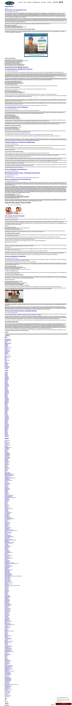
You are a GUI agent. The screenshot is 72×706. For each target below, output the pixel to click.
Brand (6, 506)
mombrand (6, 587)
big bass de (6, 498)
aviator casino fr (7, 484)
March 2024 (6, 389)
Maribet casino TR (7, 581)
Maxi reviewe (6, 584)
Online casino (6, 613)
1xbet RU (6, 466)
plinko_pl (6, 634)
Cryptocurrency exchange (8, 532)
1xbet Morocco (6, 464)
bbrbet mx (6, 494)
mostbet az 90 (6, 595)
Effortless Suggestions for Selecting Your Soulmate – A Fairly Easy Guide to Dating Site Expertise (22, 173)
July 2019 (6, 429)
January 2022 (7, 408)
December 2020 (7, 417)
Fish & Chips (6, 341)
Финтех (6, 694)
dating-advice (6, 541)
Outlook (6, 616)
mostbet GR (6, 598)
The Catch (6, 346)
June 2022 (6, 404)
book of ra (6, 503)
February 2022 (7, 407)
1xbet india (6, 460)
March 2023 (6, 397)
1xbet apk (6, 451)
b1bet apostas (6, 489)
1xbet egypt (6, 459)
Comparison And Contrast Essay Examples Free (10, 530)
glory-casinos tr (7, 557)
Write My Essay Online (8, 686)
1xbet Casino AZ (7, 456)
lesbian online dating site (8, 573)
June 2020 (6, 421)
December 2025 (7, 378)
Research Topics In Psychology (8, 641)
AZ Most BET (6, 488)
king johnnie (6, 568)
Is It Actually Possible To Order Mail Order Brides (11, 563)
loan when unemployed (7, 575)
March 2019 (6, 432)
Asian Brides (6, 478)
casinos (6, 520)
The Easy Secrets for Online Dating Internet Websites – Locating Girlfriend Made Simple (20, 310)
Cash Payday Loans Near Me (8, 508)
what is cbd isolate (7, 683)
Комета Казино (7, 690)
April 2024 (6, 388)
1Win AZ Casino (7, 442)
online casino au (7, 614)
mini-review (6, 586)
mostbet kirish (6, 602)
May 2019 (6, 431)
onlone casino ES (7, 615)
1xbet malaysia (6, 463)
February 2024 (7, 390)
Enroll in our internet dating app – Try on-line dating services (16, 169)
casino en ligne (6, 511)
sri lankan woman (7, 661)
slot (5, 656)
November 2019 (7, 426)
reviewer (6, 645)
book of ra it (6, 504)
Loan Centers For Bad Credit (8, 574)
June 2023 (6, 395)
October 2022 (6, 401)
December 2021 (7, 409)
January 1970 (6, 436)
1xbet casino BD (7, 457)
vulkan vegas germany (7, 678)
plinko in (6, 632)
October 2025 (6, 380)
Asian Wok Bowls (7, 354)
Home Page (6, 348)
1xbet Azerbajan (7, 453)
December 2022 (7, 399)
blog (5, 502)
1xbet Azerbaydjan (7, 454)
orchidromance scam (24, 188)
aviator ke (6, 485)
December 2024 (7, 385)
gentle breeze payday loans (8, 555)
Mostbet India (6, 601)
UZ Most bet (6, 671)
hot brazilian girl (7, 560)
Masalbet (6, 583)
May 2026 (6, 374)
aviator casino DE (7, 483)
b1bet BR (6, 490)
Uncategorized (6, 669)
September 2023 (7, 393)
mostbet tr (6, 606)
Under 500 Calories (7, 360)
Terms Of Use (53, 704)
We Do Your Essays (7, 681)
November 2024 (7, 386)
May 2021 (6, 413)
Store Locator (6, 364)
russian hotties (7, 647)
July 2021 (6, 411)
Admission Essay (7, 472)
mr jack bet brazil (7, 611)
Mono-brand (6, 590)
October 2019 (6, 427)
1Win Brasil (6, 443)
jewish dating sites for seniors (8, 565)
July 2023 (6, 394)
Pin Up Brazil (6, 626)
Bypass (6, 507)
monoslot (6, 593)
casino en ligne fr (7, 513)
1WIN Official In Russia (8, 447)
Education (6, 543)
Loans (5, 342)
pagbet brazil (6, 619)
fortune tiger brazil (7, 551)
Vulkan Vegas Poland (7, 679)
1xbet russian (6, 467)
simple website (6, 653)
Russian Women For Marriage (8, 651)
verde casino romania (7, 674)
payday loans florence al (8, 621)
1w (5, 441)
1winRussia (6, 449)
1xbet (5, 450)
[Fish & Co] (9, 3)
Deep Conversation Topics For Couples (9, 542)
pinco (5, 628)
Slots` (5, 657)
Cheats (6, 526)
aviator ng (6, 487)
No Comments (16, 11)
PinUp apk (6, 629)
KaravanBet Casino (7, 566)
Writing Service (7, 688)
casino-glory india (7, 519)
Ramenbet (6, 637)
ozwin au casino (7, 618)
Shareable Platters (7, 357)
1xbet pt (6, 465)
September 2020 (7, 419)
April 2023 (6, 396)
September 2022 (7, 402)
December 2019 (7, 425)
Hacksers (6, 559)
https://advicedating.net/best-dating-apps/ (62, 18)
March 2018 (6, 434)
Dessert (6, 361)
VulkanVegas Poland (7, 680)
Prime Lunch (6, 344)
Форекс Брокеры (7, 695)
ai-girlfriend (6, 476)
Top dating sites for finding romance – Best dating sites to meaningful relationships (20, 142)
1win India (6, 446)
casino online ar (7, 515)
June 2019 (6, 430)
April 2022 (6, 406)
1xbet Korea (6, 462)
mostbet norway (7, 603)
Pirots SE (6, 630)
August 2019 (6, 428)
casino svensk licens (7, 517)
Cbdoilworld (6, 524)
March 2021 (6, 414)
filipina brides (6, 547)
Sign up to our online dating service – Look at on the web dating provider (18, 179)
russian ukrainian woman (8, 650)
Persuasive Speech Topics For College (9, 624)
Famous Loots (6, 352)
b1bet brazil (6, 491)
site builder (6, 655)
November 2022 (7, 400)
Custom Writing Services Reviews (9, 536)
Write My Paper (7, 687)
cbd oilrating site (7, 523)
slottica (6, 658)
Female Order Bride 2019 (8, 339)
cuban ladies (6, 534)
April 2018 (6, 433)
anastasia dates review (8, 477)
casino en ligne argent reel (8, 512)
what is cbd (6, 682)
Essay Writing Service (7, 546)
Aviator (6, 481)
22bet (5, 469)
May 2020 (6, 422)
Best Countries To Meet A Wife (8, 495)
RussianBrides (6, 652)
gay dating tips (7, 554)
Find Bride (6, 548)
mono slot (6, 589)
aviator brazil (6, 482)
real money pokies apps (7, 638)
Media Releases (7, 353)
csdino (5, 533)
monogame (6, 592)
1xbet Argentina (7, 452)
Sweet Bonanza (7, 663)
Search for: (6, 332)
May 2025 (6, 381)
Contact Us (6, 365)
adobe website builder (7, 473)
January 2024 (7, 391)
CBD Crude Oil (7, 521)
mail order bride (7, 576)
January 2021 (6, 416)
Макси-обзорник (7, 691)
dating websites (7, 540)
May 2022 (6, 405)
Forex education (7, 550)
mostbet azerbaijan (7, 596)
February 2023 (7, 398)
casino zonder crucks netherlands (9, 518)
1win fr (6, 445)
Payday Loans (6, 620)
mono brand (6, 588)
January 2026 (7, 377)
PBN (5, 622)
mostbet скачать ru (7, 609)
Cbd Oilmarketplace (7, 522)
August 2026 (6, 372)
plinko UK (6, 633)
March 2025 (6, 383)
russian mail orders (7, 649)
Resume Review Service (7, 642)
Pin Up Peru (6, 627)
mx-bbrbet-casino (7, 612)
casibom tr (6, 509)
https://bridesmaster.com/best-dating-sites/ (58, 74)
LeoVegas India (7, 571)
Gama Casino (6, 553)
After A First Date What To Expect (9, 475)
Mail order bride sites (7, 578)
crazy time (6, 531)
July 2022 (6, 403)
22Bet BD (6, 470)
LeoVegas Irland (7, 572)
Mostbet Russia (7, 605)
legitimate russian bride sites (8, 569)
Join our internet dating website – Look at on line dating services (16, 107)
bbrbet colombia (7, 493)
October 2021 (6, 410)
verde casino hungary (7, 672)
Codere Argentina (7, 528)
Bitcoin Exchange (7, 499)
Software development (7, 660)
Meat (5, 355)
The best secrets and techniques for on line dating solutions (15, 256)
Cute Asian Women (7, 537)
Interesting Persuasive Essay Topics (9, 562)
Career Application (7, 367)
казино (6, 689)
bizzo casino (6, 501)
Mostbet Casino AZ (7, 597)
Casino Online (6, 514)
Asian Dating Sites (7, 479)
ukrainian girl (6, 667)
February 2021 (7, 415)
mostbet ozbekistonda (7, 604)
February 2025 (7, 384)
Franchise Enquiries (7, 366)
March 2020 (6, 423)
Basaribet (6, 492)
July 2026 (6, 373)
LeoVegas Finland (7, 570)
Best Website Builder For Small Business (10, 497)
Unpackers (6, 670)
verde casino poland (7, 673)
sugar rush (6, 662)
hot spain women (7, 561)
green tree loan (6, 558)
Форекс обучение (7, 696)
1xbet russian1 (6, 468)
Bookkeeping (6, 505)
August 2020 (6, 420)
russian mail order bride (8, 648)
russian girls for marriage (8, 646)
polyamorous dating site (8, 635)
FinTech (6, 549)
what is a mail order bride (8, 347)
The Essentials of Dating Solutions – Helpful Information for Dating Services (18, 69)
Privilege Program (7, 363)
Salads (6, 359)
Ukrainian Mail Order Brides (8, 668)
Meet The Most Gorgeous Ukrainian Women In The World (12, 585)
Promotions (6, 362)
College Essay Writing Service (8, 529)
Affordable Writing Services (8, 474)
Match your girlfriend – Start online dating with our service (15, 10)
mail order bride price (7, 577)
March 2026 (6, 376)
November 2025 (7, 379)
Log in (5, 700)
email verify (6, 544)
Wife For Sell (6, 685)
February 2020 (7, 424)
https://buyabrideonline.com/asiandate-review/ (39, 276)
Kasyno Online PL (7, 567)
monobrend (6, 591)
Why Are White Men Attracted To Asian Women (11, 684)
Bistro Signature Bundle (8, 356)
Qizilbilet (6, 636)
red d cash (6, 639)
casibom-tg (6, 510)
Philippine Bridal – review (8, 343)
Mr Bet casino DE (7, 610)
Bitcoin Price (6, 500)
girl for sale (6, 556)
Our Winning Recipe (7, 350)
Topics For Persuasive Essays (8, 666)
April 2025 (6, 382)
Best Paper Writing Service (8, 496)
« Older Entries (7, 8)
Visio (5, 675)
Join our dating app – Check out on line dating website (14, 215)
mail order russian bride (8, 580)
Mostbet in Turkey (7, 600)
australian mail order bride (8, 480)
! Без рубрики (7, 440)
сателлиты (6, 693)
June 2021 (6, 412)
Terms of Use (6, 368)
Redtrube (6, 640)
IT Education (6, 564)
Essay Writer (6, 545)
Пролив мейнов (7, 692)
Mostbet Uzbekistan (7, 608)
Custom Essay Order (7, 535)
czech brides (6, 538)
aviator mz (6, 486)
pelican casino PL (7, 623)
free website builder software (8, 552)
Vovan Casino (6, 676)
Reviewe (6, 644)
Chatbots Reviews (7, 525)
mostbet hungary (7, 599)
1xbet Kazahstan (7, 461)
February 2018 (7, 435)
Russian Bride (6, 345)
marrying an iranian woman (8, 582)
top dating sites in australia (8, 665)
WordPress (6, 701)
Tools (5, 664)
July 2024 (6, 387)
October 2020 (6, 418)
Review (6, 643)
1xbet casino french (7, 458)
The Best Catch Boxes (7, 349)
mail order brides (7, 579)
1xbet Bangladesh (7, 455)
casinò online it (7, 516)
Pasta (5, 358)
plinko (5, 631)
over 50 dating (7, 617)
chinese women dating (7, 527)
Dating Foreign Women (8, 539)
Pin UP (6, 625)
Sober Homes (6, 659)
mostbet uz (6, 607)
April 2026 (6, 375)
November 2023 (7, 392)
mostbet (6, 594)
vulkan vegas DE (7, 677)
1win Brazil (6, 444)
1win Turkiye (6, 448)
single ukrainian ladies (8, 654)
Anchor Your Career (7, 351)
